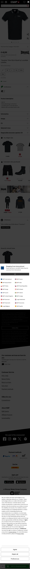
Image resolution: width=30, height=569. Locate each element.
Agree (15, 549)
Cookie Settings (12, 532)
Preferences (15, 559)
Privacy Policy (20, 533)
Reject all (15, 554)
